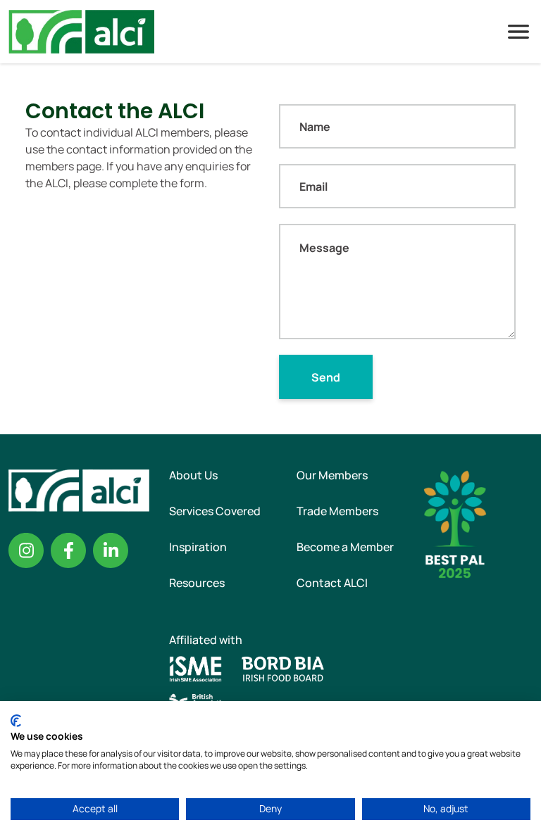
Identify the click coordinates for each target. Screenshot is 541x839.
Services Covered (215, 511)
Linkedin (110, 550)
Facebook (68, 550)
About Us (193, 475)
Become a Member (345, 547)
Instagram (26, 550)
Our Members (332, 475)
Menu (518, 32)
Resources (197, 583)
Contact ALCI (332, 583)
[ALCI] (81, 30)
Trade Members (337, 511)
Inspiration (198, 547)
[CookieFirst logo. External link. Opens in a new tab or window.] (16, 720)
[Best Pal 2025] (455, 523)
